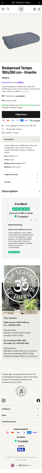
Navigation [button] (3, 9)
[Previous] (31, 220)
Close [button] (21, 409)
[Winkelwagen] (39, 9)
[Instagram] (3, 400)
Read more (26, 91)
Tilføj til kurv (21, 114)
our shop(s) (20, 96)
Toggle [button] (39, 191)
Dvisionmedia (21, 460)
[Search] (8, 9)
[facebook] (38, 400)
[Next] (35, 220)
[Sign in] (34, 9)
